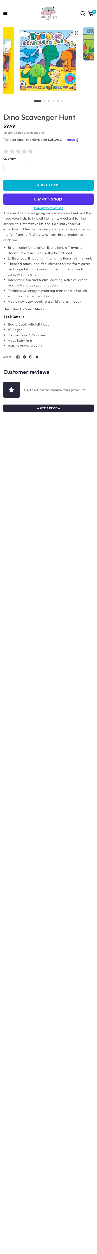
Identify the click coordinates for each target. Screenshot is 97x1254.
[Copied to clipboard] (37, 357)
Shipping (9, 132)
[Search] (83, 13)
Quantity (9, 158)
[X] (24, 357)
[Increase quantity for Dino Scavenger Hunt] (22, 168)
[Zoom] (76, 33)
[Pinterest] (30, 357)
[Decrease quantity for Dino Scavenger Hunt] (7, 168)
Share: (8, 356)
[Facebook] (18, 357)
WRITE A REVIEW (48, 408)
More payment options (48, 208)
